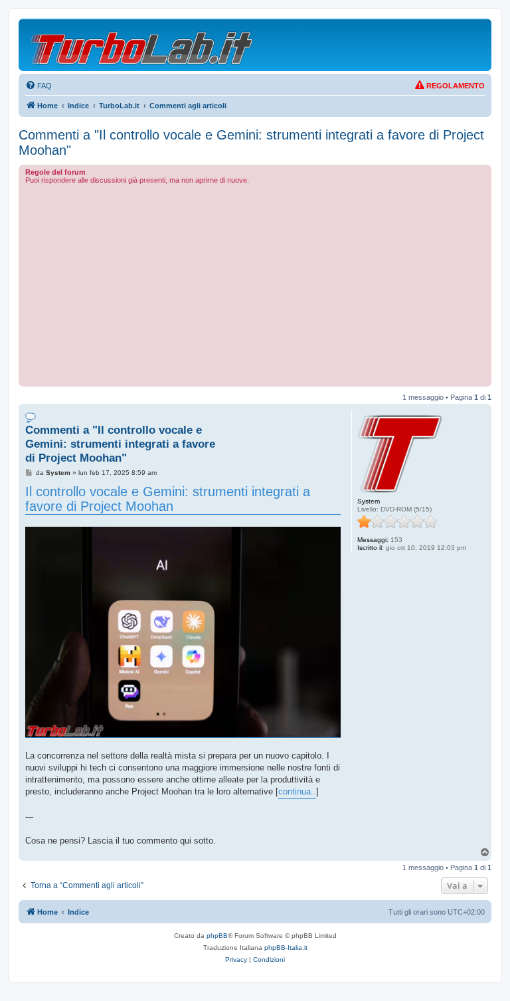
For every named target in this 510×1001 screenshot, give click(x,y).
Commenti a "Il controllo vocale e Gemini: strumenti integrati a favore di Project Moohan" (251, 142)
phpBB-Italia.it (285, 947)
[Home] (142, 45)
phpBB (217, 935)
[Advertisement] (255, 284)
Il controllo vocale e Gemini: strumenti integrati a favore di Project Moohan (167, 499)
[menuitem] (38, 86)
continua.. (297, 791)
